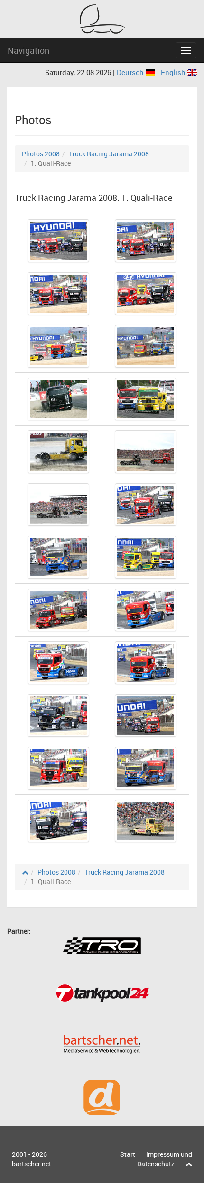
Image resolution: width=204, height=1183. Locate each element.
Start (127, 1154)
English (174, 72)
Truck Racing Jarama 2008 (109, 153)
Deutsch (131, 72)
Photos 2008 (41, 153)
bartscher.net (31, 1163)
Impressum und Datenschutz (164, 1159)
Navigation (28, 50)
